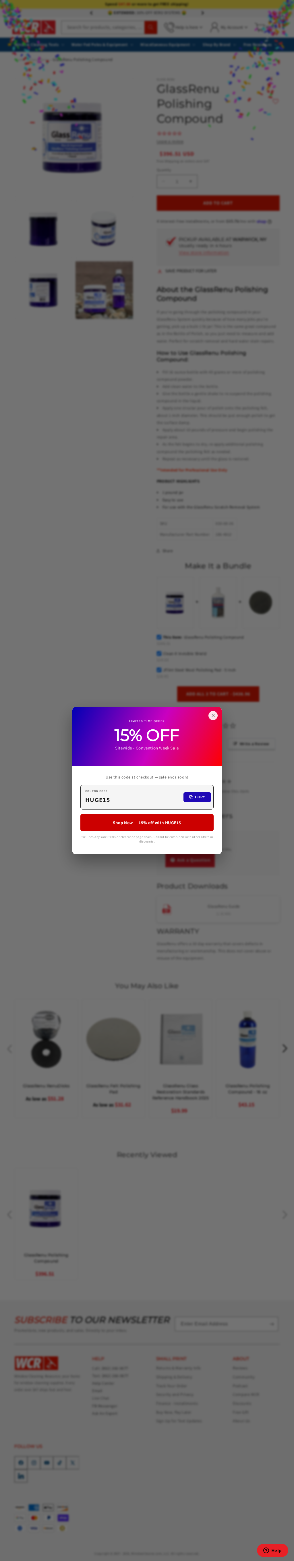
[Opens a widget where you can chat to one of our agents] (272, 1551)
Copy (200, 797)
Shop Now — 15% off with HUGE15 (147, 822)
